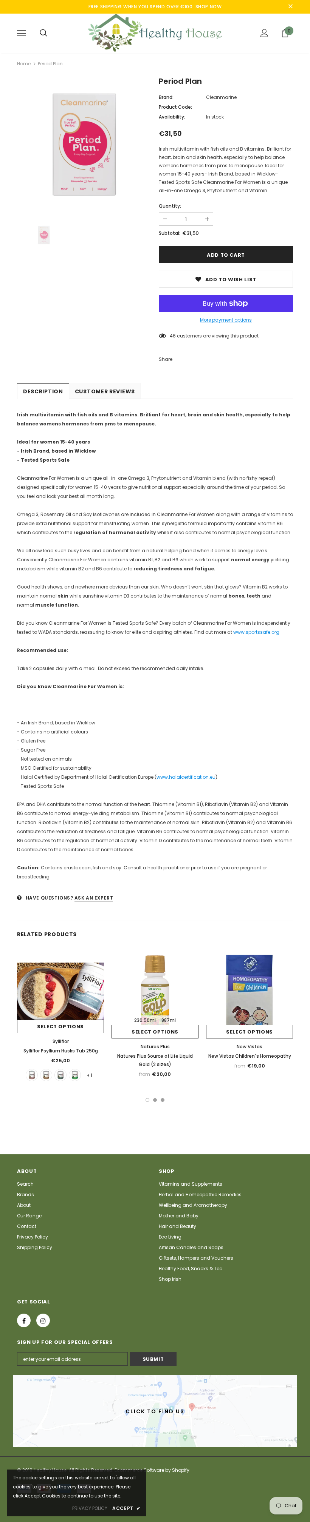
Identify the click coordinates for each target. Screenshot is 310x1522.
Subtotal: (169, 233)
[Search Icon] (43, 33)
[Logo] (155, 33)
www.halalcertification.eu (186, 777)
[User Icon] (264, 33)
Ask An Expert (93, 898)
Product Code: (175, 107)
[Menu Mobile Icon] (21, 33)
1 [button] (147, 1100)
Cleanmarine (221, 97)
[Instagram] (43, 1320)
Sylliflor (61, 1041)
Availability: (172, 117)
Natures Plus (155, 1046)
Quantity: (170, 206)
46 (173, 336)
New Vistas (249, 1046)
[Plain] (60, 1075)
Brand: (166, 97)
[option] (84, 145)
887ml (168, 1020)
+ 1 (89, 1075)
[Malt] (46, 1075)
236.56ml (145, 1020)
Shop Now (208, 6)
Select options (60, 1026)
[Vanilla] (31, 1075)
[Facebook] (24, 1320)
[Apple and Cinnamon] (75, 1075)
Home (24, 63)
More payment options (226, 320)
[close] (290, 7)
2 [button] (155, 1100)
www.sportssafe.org (256, 632)
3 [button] (162, 1100)
